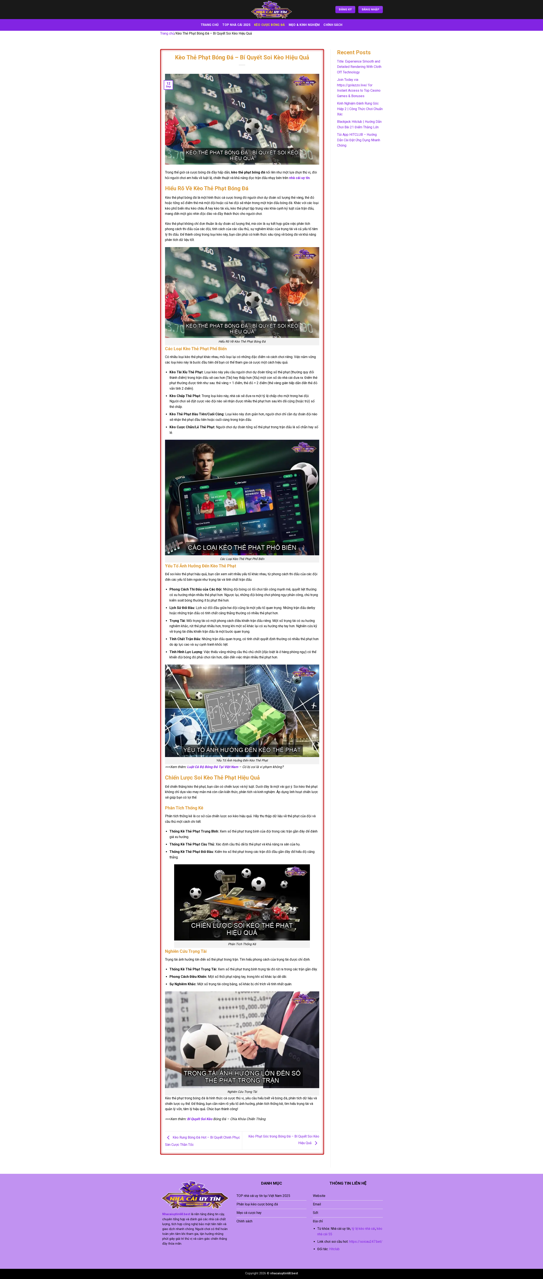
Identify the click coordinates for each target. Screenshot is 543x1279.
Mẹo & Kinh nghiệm (304, 25)
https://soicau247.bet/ (365, 1242)
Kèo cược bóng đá (269, 25)
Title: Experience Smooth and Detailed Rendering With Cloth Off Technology (359, 66)
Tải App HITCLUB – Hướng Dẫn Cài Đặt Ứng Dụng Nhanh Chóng (358, 140)
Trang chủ (167, 33)
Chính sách (332, 25)
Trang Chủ (210, 25)
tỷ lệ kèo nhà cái (363, 1229)
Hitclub (334, 1249)
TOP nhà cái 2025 (236, 25)
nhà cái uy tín (299, 178)
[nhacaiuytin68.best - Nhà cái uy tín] (271, 9)
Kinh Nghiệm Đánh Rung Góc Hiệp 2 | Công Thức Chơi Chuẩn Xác (360, 108)
